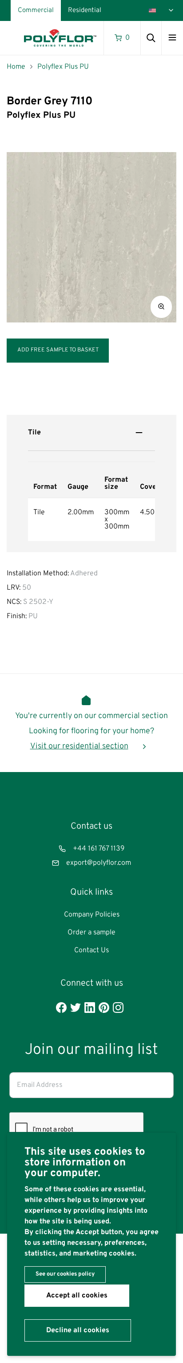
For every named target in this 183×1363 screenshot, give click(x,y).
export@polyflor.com (98, 863)
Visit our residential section (79, 747)
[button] (161, 307)
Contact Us (91, 950)
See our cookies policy (65, 1274)
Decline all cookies (77, 1330)
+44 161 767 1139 (98, 848)
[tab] (91, 432)
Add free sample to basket (58, 350)
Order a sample (91, 932)
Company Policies (91, 914)
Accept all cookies (76, 1295)
